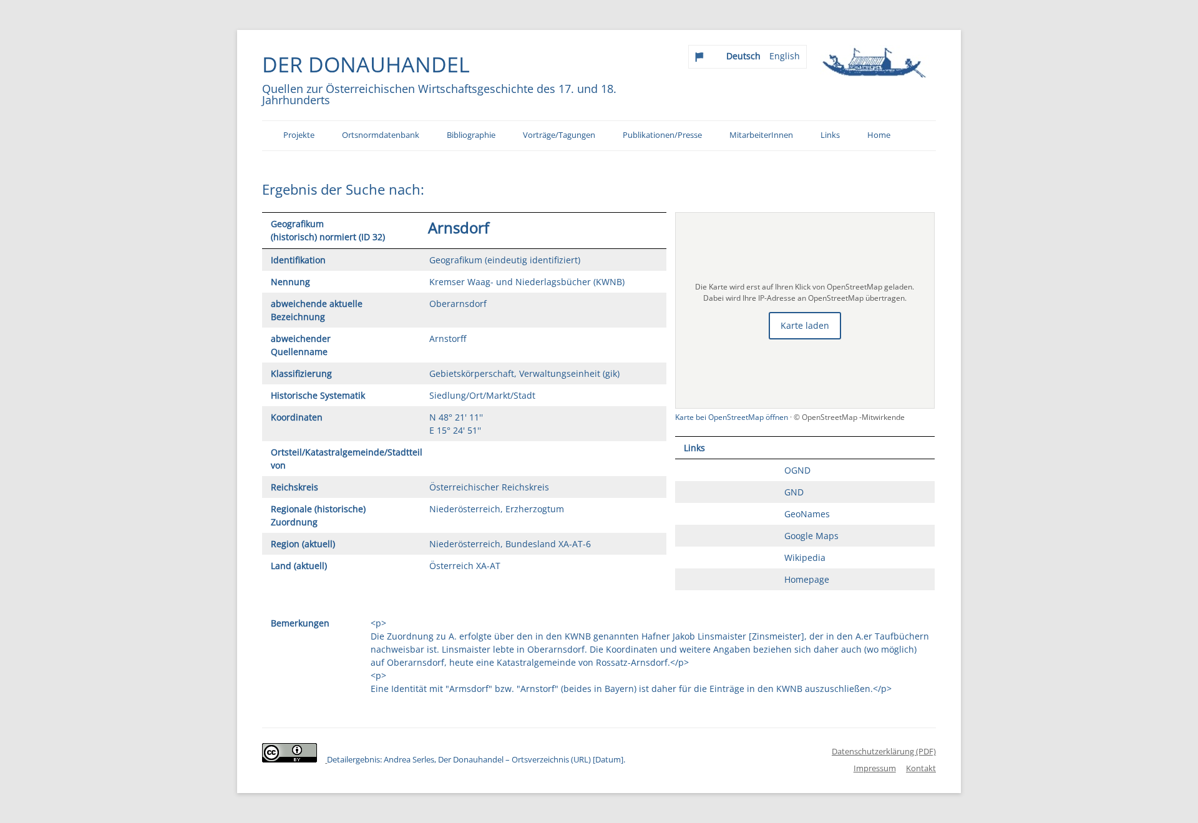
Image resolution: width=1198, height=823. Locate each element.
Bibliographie (471, 135)
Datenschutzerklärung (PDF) (884, 751)
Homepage (806, 579)
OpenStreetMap (830, 417)
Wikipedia (804, 557)
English (784, 56)
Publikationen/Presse (662, 135)
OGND (797, 470)
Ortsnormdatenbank (380, 135)
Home (878, 135)
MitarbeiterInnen (761, 135)
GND (794, 492)
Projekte (298, 135)
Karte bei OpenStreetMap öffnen (732, 417)
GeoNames (807, 514)
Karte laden (805, 325)
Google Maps (811, 536)
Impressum (875, 768)
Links (830, 135)
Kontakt (921, 768)
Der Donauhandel (366, 64)
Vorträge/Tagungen (559, 135)
